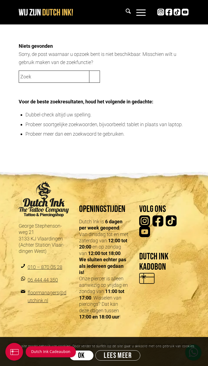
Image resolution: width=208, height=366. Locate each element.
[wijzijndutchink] (46, 12)
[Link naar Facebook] (169, 12)
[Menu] (138, 12)
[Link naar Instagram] (161, 12)
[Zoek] (125, 12)
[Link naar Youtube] (185, 12)
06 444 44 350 (43, 280)
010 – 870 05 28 (45, 267)
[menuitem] (125, 12)
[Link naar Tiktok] (177, 12)
